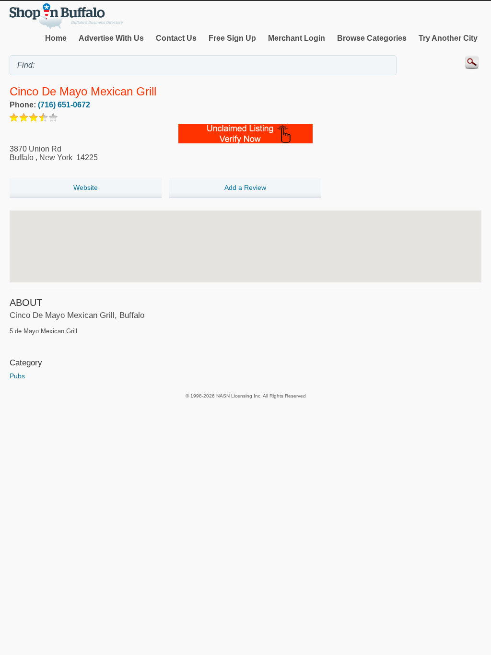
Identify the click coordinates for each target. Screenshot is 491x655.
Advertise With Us (111, 38)
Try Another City (448, 38)
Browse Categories (372, 38)
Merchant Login (296, 38)
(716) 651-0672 (64, 105)
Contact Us (176, 38)
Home (56, 38)
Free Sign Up (232, 38)
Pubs (17, 376)
